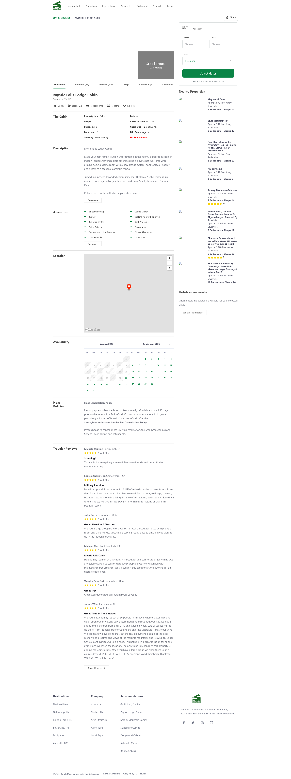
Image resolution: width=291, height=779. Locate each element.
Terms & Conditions (111, 773)
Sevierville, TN (61, 727)
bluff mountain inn (218, 120)
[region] (129, 293)
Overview (59, 84)
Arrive (186, 37)
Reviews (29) (82, 84)
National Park (73, 6)
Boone (170, 6)
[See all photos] (94, 50)
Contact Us (97, 712)
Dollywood (142, 6)
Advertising (97, 727)
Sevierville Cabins (130, 727)
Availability (145, 84)
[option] (126, 377)
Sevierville (126, 6)
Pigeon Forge (109, 6)
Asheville (157, 6)
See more (93, 200)
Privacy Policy (128, 773)
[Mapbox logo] (92, 329)
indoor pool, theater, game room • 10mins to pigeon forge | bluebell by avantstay (223, 215)
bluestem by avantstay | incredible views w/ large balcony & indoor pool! (222, 241)
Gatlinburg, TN (61, 712)
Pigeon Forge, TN (62, 720)
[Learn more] (192, 107)
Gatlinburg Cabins (130, 704)
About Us (96, 704)
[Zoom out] (169, 263)
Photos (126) (106, 84)
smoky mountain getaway (222, 190)
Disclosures (141, 773)
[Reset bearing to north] (169, 267)
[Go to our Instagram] (211, 723)
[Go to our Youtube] (202, 723)
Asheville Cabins (129, 743)
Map (126, 84)
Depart (213, 37)
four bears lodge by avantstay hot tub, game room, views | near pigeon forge (222, 146)
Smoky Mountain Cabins (133, 720)
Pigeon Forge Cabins (131, 712)
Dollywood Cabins (130, 735)
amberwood (215, 168)
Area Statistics (99, 720)
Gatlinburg (91, 6)
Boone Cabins (128, 751)
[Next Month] (169, 344)
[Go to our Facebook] (184, 723)
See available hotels (193, 312)
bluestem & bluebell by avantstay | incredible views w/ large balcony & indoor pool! (222, 267)
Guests (186, 54)
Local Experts (98, 735)
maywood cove (216, 99)
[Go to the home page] (57, 6)
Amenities (167, 84)
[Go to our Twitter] (193, 723)
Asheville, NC (60, 743)
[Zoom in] (169, 258)
